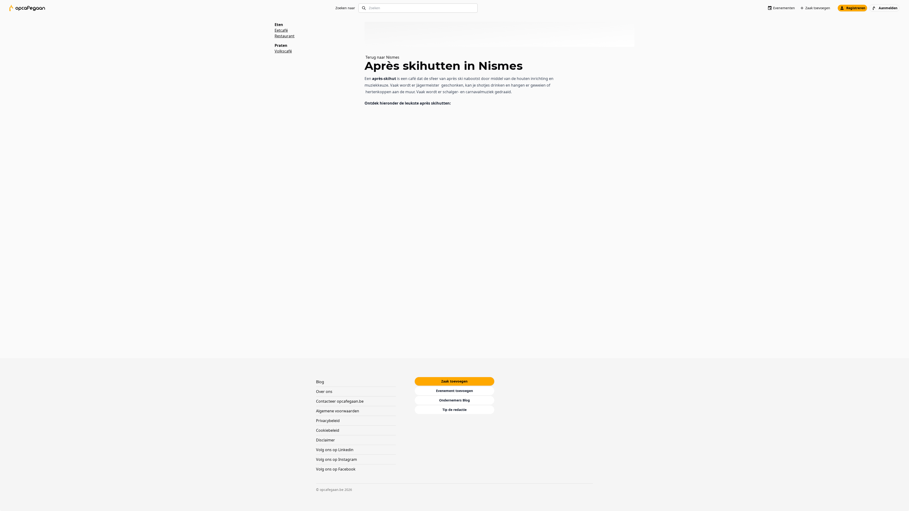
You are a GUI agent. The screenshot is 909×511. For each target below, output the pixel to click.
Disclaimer (325, 440)
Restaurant (284, 36)
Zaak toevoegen (817, 8)
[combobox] (418, 8)
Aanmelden (888, 8)
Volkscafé (283, 51)
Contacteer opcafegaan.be (340, 401)
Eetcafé (281, 30)
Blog (320, 381)
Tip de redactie (454, 409)
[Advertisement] (501, 34)
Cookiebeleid (327, 430)
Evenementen (784, 8)
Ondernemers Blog (454, 400)
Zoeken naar (345, 8)
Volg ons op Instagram (336, 459)
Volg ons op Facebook (336, 469)
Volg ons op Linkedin (334, 449)
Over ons (324, 391)
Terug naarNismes (382, 57)
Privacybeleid (328, 420)
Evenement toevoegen (454, 390)
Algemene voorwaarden (337, 411)
